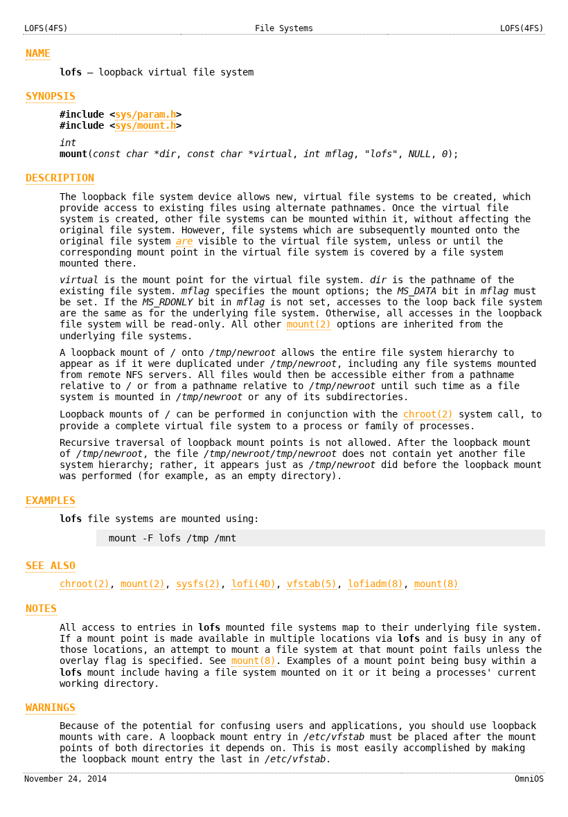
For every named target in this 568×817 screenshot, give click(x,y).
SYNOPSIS (51, 96)
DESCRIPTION (60, 178)
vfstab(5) (312, 583)
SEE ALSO (51, 565)
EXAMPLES (51, 500)
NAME (38, 53)
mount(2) (309, 324)
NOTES (41, 608)
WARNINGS (51, 707)
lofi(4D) (253, 583)
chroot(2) (428, 414)
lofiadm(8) (375, 583)
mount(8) (436, 583)
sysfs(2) (198, 583)
